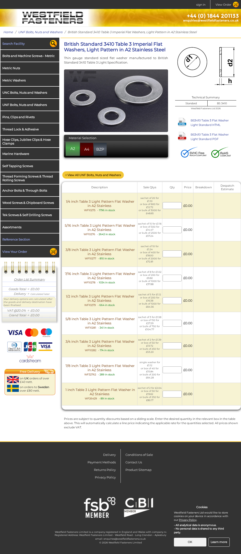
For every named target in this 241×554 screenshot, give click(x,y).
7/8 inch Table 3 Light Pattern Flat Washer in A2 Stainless (100, 370)
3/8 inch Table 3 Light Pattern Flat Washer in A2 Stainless (100, 254)
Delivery (109, 455)
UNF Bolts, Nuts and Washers (40, 32)
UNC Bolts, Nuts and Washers (24, 92)
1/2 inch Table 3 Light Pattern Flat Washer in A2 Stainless (100, 300)
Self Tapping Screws (17, 166)
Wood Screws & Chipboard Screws (28, 203)
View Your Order (14, 251)
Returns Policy (105, 470)
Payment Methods (102, 462)
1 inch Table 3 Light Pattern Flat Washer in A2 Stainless (100, 394)
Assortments (11, 227)
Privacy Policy (105, 477)
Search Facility (13, 43)
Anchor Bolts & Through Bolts (24, 190)
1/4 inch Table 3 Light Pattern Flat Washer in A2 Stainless (100, 205)
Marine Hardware (15, 154)
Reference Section (16, 239)
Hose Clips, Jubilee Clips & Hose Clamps (26, 141)
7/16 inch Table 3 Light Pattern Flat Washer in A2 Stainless (100, 278)
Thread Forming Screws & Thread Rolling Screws (27, 178)
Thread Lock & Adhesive (20, 129)
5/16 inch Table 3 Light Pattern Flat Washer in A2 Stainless (100, 229)
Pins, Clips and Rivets (18, 117)
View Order (223, 4)
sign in (200, 4)
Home (8, 32)
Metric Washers (14, 80)
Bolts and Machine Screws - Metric (28, 56)
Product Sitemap (138, 470)
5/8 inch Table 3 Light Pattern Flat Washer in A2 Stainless (100, 323)
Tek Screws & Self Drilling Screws (27, 215)
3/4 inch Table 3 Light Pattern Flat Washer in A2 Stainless (100, 345)
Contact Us (133, 462)
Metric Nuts (11, 68)
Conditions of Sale (139, 455)
